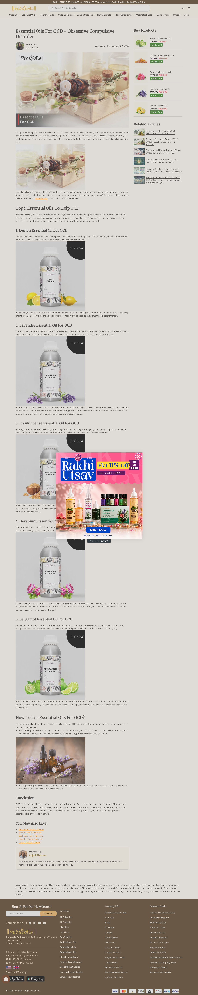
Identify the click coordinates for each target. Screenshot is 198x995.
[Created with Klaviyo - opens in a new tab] (99, 541)
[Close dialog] (138, 456)
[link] (99, 495)
